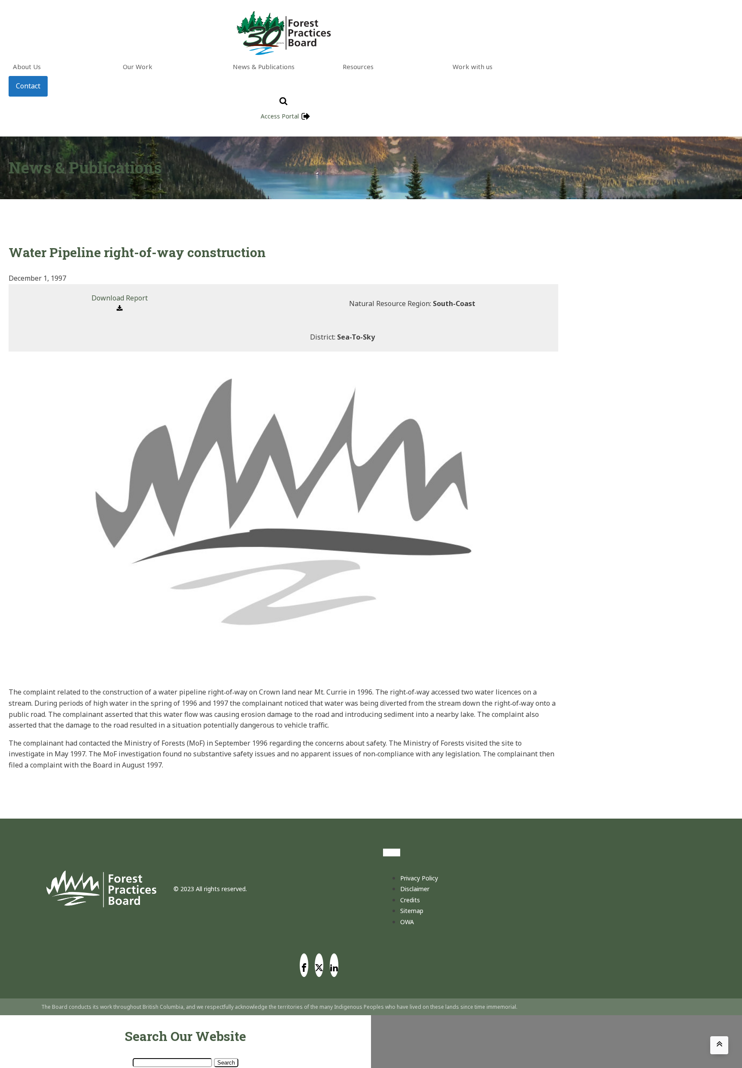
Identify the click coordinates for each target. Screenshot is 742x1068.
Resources (358, 66)
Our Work (137, 66)
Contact (28, 86)
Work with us (473, 66)
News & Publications (264, 66)
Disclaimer (414, 889)
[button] (119, 304)
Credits (410, 900)
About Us (27, 66)
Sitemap (411, 911)
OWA (407, 922)
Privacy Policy (419, 878)
